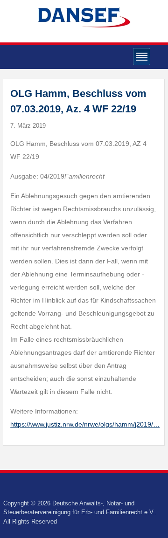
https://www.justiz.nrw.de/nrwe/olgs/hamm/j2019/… (85, 424)
